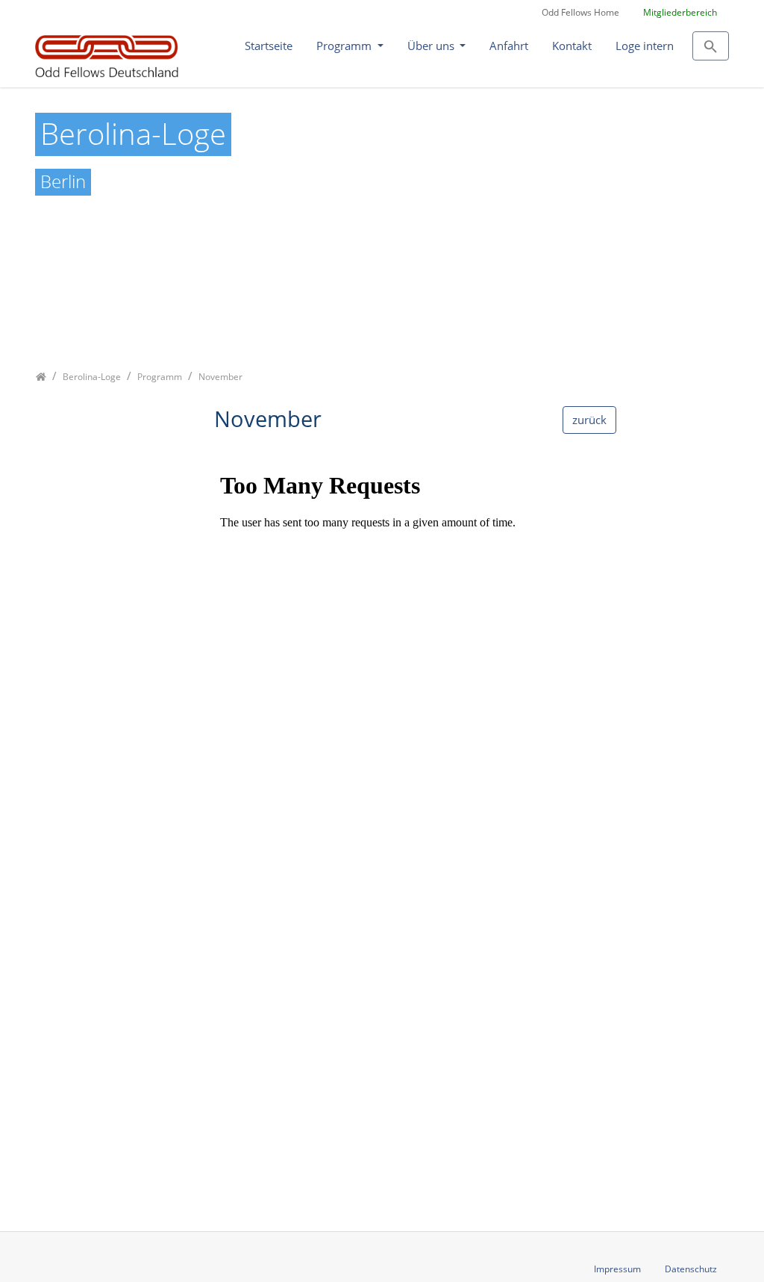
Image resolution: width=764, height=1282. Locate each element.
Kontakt (572, 45)
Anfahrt (508, 45)
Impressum (617, 1269)
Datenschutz (691, 1269)
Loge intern (645, 45)
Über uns (432, 45)
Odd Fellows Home (580, 12)
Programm (345, 45)
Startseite (268, 45)
